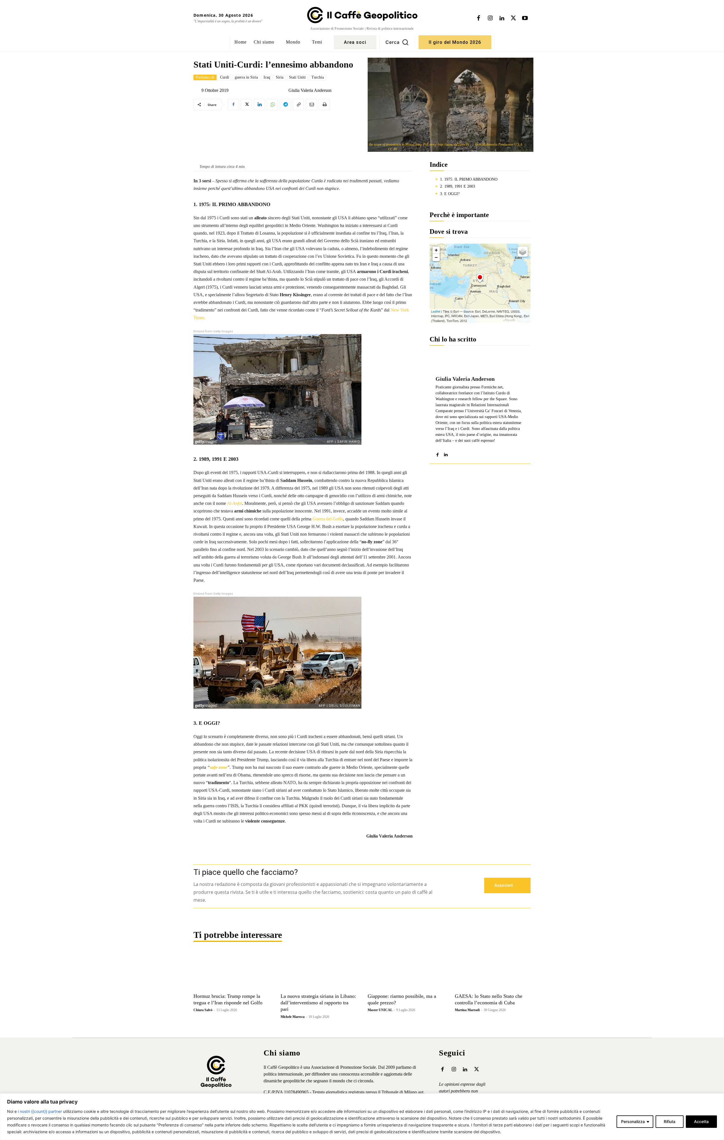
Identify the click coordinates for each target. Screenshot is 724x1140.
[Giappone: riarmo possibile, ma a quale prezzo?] (405, 971)
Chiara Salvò (202, 1010)
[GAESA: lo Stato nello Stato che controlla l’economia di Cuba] (493, 971)
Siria (279, 77)
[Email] (311, 104)
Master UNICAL (380, 1010)
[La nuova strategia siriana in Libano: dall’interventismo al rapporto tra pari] (318, 971)
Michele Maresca (293, 1017)
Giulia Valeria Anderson (309, 90)
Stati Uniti (297, 77)
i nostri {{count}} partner (40, 1111)
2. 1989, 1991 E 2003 (457, 186)
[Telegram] (285, 104)
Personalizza (633, 1121)
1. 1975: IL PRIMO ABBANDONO (468, 179)
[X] (513, 18)
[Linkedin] (501, 18)
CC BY (392, 149)
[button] (397, 42)
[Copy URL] (298, 104)
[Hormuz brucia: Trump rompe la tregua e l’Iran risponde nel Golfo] (231, 971)
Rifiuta (669, 1121)
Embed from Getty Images (213, 331)
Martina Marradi (467, 1010)
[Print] (324, 104)
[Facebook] (478, 18)
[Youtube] (525, 18)
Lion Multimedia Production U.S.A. (499, 144)
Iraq (267, 77)
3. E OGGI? (450, 194)
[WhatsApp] (272, 104)
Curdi (224, 77)
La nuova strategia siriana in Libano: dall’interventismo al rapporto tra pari (318, 1002)
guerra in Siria (246, 77)
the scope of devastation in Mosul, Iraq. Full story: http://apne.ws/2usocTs (419, 144)
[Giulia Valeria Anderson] (284, 90)
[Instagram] (490, 18)
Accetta (701, 1121)
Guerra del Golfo (328, 518)
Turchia (317, 77)
